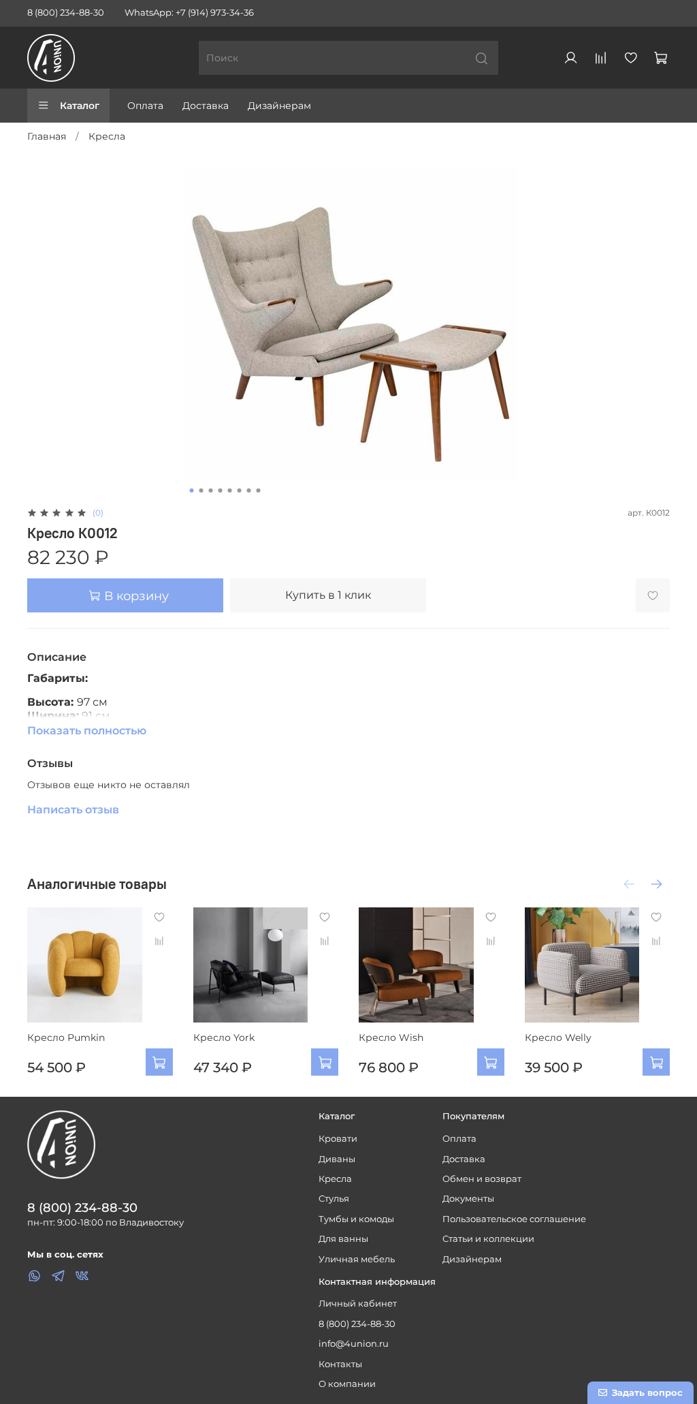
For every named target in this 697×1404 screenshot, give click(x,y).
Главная (46, 136)
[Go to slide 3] (211, 490)
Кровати (338, 1139)
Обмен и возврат (481, 1179)
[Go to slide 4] (220, 490)
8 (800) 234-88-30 (65, 12)
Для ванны (343, 1239)
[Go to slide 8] (259, 490)
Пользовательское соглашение (514, 1219)
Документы (468, 1199)
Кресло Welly (558, 1037)
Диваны (337, 1159)
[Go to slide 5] (230, 490)
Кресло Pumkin (66, 1037)
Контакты (340, 1364)
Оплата (145, 105)
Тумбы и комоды (356, 1219)
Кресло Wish (391, 1037)
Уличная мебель (357, 1259)
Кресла (106, 136)
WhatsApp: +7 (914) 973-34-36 (189, 12)
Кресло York (224, 1037)
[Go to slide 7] (249, 490)
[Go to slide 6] (240, 490)
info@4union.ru (354, 1344)
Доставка (205, 105)
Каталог (79, 105)
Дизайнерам (279, 105)
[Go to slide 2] (201, 490)
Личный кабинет (358, 1303)
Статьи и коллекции (488, 1239)
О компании (347, 1384)
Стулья (334, 1199)
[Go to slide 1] (192, 490)
